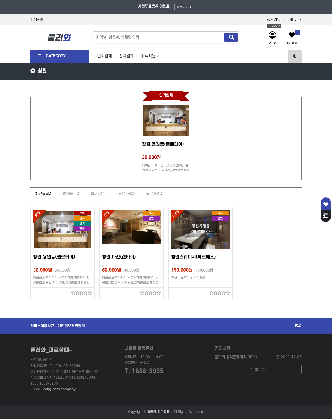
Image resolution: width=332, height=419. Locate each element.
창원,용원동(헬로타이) (163, 144)
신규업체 (126, 56)
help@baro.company (59, 389)
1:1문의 (36, 19)
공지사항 (222, 348)
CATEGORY (56, 56)
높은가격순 (154, 193)
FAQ (298, 326)
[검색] (231, 37)
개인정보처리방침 (71, 326)
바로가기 (183, 7)
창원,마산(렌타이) (119, 257)
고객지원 (148, 56)
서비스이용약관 (42, 326)
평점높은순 (71, 193)
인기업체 (104, 56)
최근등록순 (43, 193)
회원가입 (273, 19)
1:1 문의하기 (258, 369)
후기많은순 (99, 193)
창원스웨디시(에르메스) (193, 257)
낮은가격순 (126, 193)
